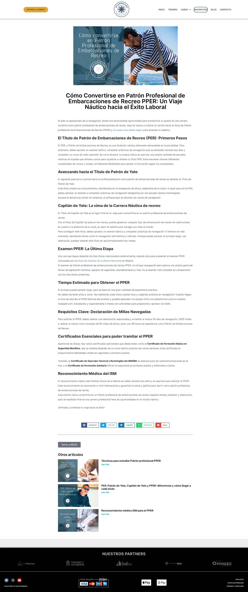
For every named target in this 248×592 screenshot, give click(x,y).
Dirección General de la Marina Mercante (99, 260)
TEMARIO (172, 9)
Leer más (105, 464)
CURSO (184, 9)
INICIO (162, 9)
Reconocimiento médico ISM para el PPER (127, 510)
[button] (90, 425)
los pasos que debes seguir (128, 130)
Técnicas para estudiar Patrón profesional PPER (131, 460)
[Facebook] (6, 580)
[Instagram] (13, 580)
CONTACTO (225, 9)
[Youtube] (19, 580)
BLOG (213, 9)
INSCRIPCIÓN (200, 9)
